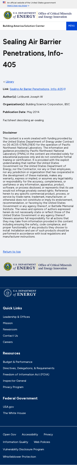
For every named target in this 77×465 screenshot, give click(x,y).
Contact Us (10, 335)
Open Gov (9, 434)
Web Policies (42, 442)
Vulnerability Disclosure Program (23, 449)
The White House (14, 413)
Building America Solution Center (24, 25)
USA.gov (8, 406)
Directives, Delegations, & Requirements (28, 368)
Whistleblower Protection (19, 456)
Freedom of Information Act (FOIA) (26, 374)
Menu (71, 25)
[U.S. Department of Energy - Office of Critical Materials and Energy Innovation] (38, 15)
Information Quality (15, 442)
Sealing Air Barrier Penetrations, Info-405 (36, 89)
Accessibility (30, 434)
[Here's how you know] (38, 4)
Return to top (12, 251)
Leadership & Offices (16, 316)
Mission (8, 323)
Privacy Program (13, 387)
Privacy (48, 434)
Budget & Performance (17, 362)
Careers (8, 342)
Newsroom (10, 329)
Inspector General (14, 380)
